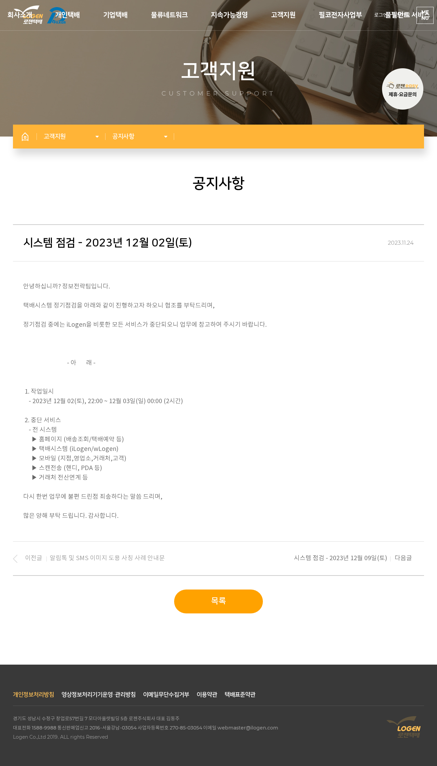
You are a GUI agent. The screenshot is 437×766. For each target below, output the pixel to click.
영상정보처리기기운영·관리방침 (98, 695)
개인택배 (67, 15)
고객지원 (283, 15)
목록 (218, 601)
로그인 (380, 15)
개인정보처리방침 (33, 695)
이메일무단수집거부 (166, 695)
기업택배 (115, 15)
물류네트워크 (169, 15)
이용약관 (207, 695)
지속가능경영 (229, 15)
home (25, 136)
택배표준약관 (240, 695)
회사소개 (20, 15)
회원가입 (401, 15)
